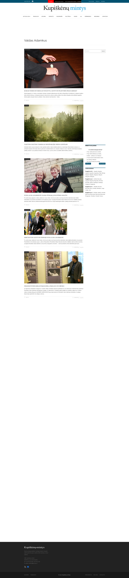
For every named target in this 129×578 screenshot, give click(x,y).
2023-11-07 (27, 100)
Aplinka (26, 105)
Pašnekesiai (33, 574)
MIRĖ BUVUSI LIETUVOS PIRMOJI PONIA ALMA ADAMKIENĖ (43, 237)
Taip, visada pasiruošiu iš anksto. (94, 151)
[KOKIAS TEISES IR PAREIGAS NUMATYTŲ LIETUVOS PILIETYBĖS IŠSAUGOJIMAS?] (53, 68)
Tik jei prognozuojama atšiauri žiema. (95, 157)
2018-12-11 (27, 297)
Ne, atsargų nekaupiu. (91, 159)
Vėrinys (26, 252)
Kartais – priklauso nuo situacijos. (94, 155)
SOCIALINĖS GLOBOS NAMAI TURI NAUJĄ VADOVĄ (75, 1)
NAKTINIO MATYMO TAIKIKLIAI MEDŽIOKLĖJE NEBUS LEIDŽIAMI (46, 144)
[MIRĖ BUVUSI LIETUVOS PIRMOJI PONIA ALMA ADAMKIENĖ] (53, 222)
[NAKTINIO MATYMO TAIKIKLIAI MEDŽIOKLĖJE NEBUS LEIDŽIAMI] (53, 123)
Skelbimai (26, 574)
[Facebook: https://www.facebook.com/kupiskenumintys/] (32, 1)
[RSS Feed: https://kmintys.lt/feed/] (25, 567)
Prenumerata (91, 1)
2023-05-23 (27, 204)
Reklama (97, 1)
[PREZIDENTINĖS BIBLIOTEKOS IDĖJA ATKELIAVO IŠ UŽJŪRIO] (53, 267)
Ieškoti (103, 51)
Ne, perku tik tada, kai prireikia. (93, 161)
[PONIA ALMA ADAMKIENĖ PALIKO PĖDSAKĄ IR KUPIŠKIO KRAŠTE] (53, 175)
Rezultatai (102, 163)
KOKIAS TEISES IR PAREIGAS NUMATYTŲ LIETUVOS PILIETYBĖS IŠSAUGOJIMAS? (50, 91)
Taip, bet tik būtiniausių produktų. (94, 153)
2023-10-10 (27, 153)
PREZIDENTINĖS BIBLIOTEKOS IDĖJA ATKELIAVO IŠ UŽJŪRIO (44, 286)
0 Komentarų (76, 100)
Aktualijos (27, 49)
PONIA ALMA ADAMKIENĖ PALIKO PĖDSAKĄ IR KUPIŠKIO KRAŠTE (45, 195)
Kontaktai (103, 1)
